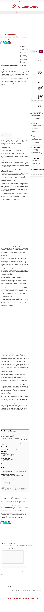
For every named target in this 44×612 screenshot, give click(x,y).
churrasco (28, 6)
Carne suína (36, 158)
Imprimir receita (25, 439)
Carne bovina (37, 147)
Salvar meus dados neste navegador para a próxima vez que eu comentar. (15, 571)
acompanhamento (24, 49)
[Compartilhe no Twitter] (3, 43)
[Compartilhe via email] (8, 43)
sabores (22, 58)
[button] (16, 12)
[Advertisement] (22, 23)
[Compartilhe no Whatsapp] (6, 43)
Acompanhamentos (38, 169)
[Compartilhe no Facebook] (1, 43)
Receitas (35, 123)
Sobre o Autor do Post (22, 584)
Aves (34, 136)
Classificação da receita (6, 548)
